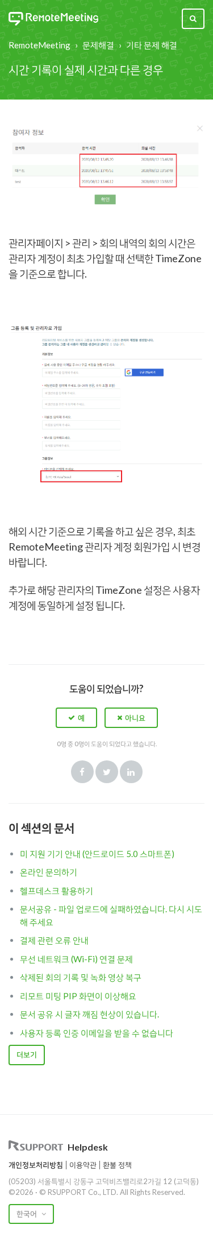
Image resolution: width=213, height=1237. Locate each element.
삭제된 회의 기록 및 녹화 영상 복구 (80, 977)
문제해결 (98, 45)
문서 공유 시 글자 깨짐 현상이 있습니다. (89, 1014)
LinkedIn (131, 771)
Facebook (82, 771)
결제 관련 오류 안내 (54, 940)
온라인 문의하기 (48, 872)
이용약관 (83, 1164)
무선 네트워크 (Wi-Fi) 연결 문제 (76, 959)
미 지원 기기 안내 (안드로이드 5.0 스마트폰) (97, 854)
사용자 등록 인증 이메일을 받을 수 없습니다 (96, 1033)
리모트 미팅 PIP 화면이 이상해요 (78, 996)
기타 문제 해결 (151, 45)
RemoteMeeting (39, 45)
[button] (76, 718)
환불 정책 (117, 1164)
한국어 (27, 1213)
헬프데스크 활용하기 (56, 891)
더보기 (26, 1054)
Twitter (106, 771)
